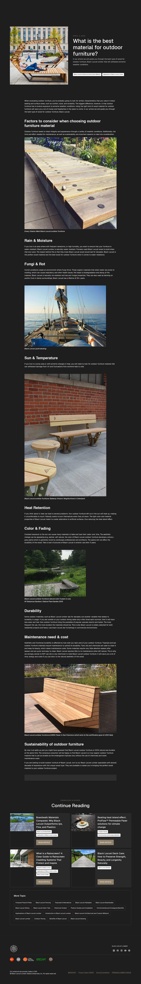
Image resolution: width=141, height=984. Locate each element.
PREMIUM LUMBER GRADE (121, 973)
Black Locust (64, 112)
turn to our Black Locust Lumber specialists (89, 763)
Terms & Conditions (103, 973)
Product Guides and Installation (82, 908)
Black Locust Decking (104, 867)
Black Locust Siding (22, 908)
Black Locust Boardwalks (44, 831)
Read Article (44, 842)
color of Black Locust (76, 537)
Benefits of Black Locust (44, 867)
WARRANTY (72, 973)
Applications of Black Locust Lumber (113, 74)
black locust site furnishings (63, 628)
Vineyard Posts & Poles (23, 903)
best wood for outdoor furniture (64, 255)
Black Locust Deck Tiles (41, 908)
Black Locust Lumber (43, 874)
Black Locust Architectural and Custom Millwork (87, 74)
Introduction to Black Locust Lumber (58, 913)
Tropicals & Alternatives (63, 903)
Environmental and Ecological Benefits (109, 835)
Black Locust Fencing (43, 903)
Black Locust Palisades (83, 903)
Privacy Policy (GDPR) (86, 973)
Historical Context (60, 908)
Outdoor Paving (103, 831)
